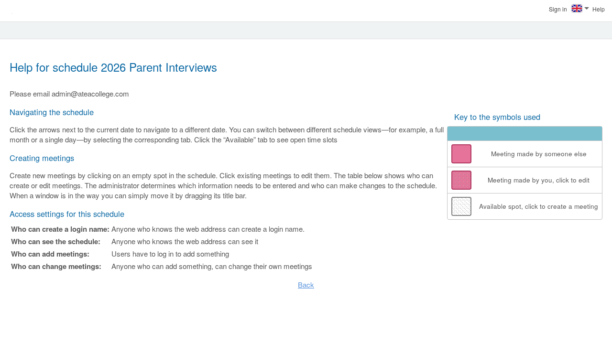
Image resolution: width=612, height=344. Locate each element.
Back (306, 285)
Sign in (558, 9)
